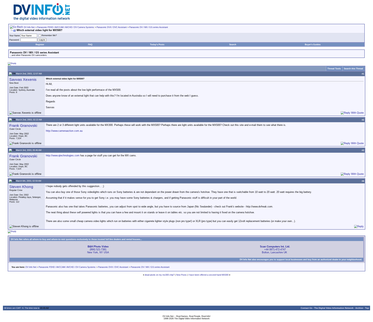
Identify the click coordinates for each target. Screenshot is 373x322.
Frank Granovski (23, 126)
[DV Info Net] (42, 19)
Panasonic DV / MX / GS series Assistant (148, 27)
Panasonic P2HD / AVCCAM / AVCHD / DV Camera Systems (65, 27)
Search (232, 44)
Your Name (14, 35)
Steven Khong (21, 187)
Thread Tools (334, 68)
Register (40, 44)
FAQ (90, 44)
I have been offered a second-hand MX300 (208, 275)
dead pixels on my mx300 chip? (159, 275)
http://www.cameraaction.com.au (64, 130)
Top (367, 308)
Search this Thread (353, 68)
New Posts (181, 275)
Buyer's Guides (313, 44)
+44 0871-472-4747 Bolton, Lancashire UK (275, 249)
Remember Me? (49, 35)
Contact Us (306, 308)
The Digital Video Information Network (333, 308)
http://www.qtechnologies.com (62, 155)
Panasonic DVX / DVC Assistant (112, 27)
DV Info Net (29, 27)
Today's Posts (157, 44)
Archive (359, 308)
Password (14, 40)
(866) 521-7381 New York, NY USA (98, 249)
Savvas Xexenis (23, 79)
